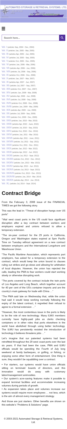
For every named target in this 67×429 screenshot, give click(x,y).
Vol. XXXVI (7, 169)
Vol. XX (5, 113)
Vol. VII (5, 68)
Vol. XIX (6, 110)
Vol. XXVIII (7, 141)
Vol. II (5, 50)
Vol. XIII (6, 88)
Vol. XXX (6, 148)
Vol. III (5, 53)
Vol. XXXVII (8, 173)
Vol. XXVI (7, 134)
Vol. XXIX (7, 145)
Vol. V (5, 61)
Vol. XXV (6, 131)
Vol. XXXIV (7, 162)
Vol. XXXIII (7, 158)
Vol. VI (5, 64)
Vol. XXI (6, 117)
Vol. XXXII (7, 155)
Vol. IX (5, 74)
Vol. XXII (6, 120)
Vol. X (5, 78)
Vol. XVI (6, 99)
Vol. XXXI (7, 152)
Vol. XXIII (7, 123)
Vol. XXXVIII (8, 176)
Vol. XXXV (7, 166)
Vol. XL (5, 183)
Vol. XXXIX (7, 180)
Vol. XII (5, 85)
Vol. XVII (6, 103)
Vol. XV (5, 96)
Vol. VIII (6, 71)
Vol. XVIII (7, 106)
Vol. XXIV (7, 127)
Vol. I (4, 47)
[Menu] (3, 28)
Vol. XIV (6, 92)
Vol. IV (5, 57)
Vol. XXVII (7, 138)
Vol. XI (5, 82)
